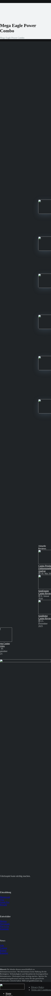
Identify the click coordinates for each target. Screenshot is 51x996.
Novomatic (5, 924)
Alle (2, 945)
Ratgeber (4, 953)
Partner (3, 950)
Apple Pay (4, 902)
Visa (2, 899)
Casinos (3, 948)
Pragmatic (4, 929)
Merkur (3, 921)
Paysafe (3, 905)
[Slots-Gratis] (12, 988)
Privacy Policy (37, 987)
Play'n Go (4, 926)
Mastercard (5, 897)
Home (8, 993)
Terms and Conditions (41, 990)
